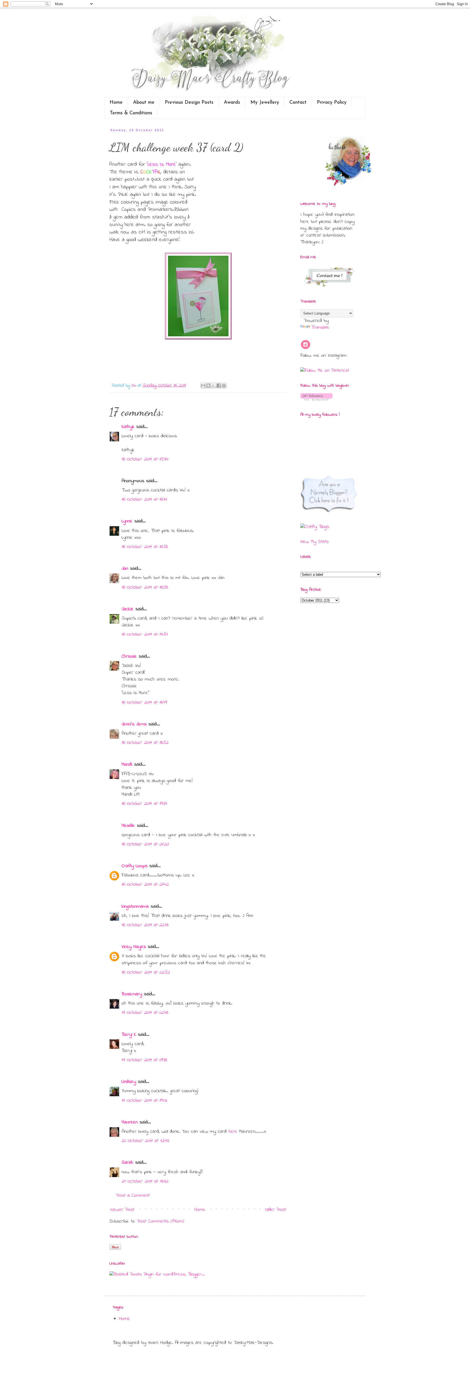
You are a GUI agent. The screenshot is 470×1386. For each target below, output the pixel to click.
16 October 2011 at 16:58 (145, 546)
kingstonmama (135, 906)
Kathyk (128, 426)
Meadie (128, 825)
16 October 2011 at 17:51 (145, 634)
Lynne (127, 521)
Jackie (128, 609)
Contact (298, 102)
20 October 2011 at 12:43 (145, 1140)
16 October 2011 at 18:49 (144, 702)
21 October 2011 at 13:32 (145, 1181)
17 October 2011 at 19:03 (144, 1100)
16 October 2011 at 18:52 (145, 742)
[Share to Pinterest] (224, 385)
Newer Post (122, 1209)
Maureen (130, 1122)
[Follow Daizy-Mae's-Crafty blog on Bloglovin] (316, 399)
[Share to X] (213, 385)
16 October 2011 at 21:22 (145, 844)
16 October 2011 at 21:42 (145, 884)
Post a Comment (133, 1195)
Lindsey (129, 1081)
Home (116, 102)
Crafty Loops (134, 866)
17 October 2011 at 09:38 (144, 1060)
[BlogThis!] (208, 385)
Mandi (127, 764)
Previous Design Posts (189, 102)
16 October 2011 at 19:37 (144, 803)
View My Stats (314, 541)
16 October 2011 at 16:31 (144, 499)
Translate (320, 327)
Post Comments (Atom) (160, 1221)
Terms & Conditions (131, 113)
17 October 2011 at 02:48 (145, 1012)
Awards (232, 102)
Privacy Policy (332, 102)
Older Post (275, 1209)
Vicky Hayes (134, 946)
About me (143, 102)
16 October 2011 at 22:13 (145, 925)
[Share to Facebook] (218, 385)
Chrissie (129, 656)
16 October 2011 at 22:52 (146, 972)
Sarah (127, 1162)
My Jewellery (265, 102)
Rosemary (132, 994)
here (233, 1131)
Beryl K (129, 1034)
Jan (126, 568)
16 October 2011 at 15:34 (145, 459)
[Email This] (203, 385)
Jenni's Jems (134, 724)
